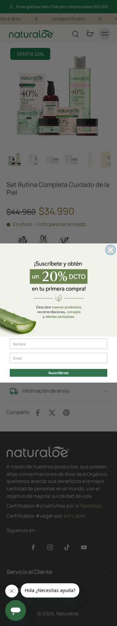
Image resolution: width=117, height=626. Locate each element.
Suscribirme (58, 372)
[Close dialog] (110, 250)
